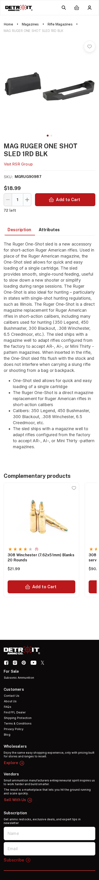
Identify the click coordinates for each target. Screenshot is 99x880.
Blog (7, 734)
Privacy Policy (13, 729)
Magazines (30, 24)
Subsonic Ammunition (19, 677)
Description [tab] (19, 229)
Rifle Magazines (60, 24)
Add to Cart (68, 199)
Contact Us (11, 695)
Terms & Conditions (18, 723)
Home (8, 24)
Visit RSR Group (18, 164)
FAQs (7, 707)
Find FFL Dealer (15, 712)
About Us (10, 701)
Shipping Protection (18, 718)
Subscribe (14, 860)
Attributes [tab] (49, 229)
